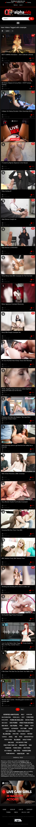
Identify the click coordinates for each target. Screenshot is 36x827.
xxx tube (23, 728)
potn (32, 725)
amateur (20, 753)
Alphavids (16, 824)
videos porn (8, 739)
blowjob (7, 734)
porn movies (10, 753)
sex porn (26, 748)
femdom (8, 748)
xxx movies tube (21, 742)
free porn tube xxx (10, 745)
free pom (15, 733)
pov (20, 737)
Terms (8, 812)
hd (16, 737)
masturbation (6, 717)
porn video (17, 748)
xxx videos (8, 750)
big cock (4, 722)
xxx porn (13, 723)
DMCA (16, 812)
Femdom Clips (10, 2)
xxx (30, 745)
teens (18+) (16, 717)
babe (31, 728)
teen (26, 725)
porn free (30, 717)
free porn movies (26, 723)
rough (22, 734)
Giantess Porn (20, 2)
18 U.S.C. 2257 (26, 812)
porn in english (16, 720)
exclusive (5, 720)
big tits (17, 750)
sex (28, 753)
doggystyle (28, 736)
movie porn (29, 720)
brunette (23, 745)
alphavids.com (5, 764)
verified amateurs (11, 714)
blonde (17, 739)
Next (22, 709)
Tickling (29, 2)
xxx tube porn (11, 731)
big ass (11, 742)
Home (4, 809)
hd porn (13, 726)
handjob (29, 714)
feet (23, 717)
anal (11, 737)
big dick (5, 725)
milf (22, 714)
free (21, 725)
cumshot (6, 728)
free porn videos (24, 731)
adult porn (27, 739)
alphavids (14, 728)
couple (4, 736)
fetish (29, 734)
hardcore (26, 750)
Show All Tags (18, 757)
